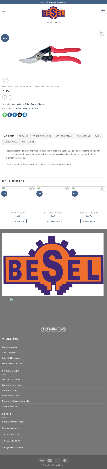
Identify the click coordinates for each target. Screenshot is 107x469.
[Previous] (2, 207)
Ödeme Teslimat (10, 406)
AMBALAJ (23, 136)
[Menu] (3, 12)
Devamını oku (18, 221)
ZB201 (89, 216)
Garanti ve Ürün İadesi (12, 384)
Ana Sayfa (7, 86)
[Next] (105, 207)
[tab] (9, 136)
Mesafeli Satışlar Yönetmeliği (16, 401)
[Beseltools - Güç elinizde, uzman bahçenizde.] (53, 12)
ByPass (25, 108)
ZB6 (18, 216)
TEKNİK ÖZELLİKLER (42, 136)
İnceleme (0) (28, 142)
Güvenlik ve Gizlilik (11, 379)
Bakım (98, 136)
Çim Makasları (9, 352)
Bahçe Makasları (23, 86)
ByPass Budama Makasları (48, 86)
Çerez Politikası (9, 390)
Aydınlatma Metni (10, 395)
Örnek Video (11, 142)
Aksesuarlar (83, 136)
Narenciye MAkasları (12, 363)
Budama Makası (15, 108)
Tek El (36, 108)
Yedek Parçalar (64, 136)
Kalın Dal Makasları (11, 358)
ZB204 (53, 216)
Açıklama (9, 136)
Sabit (31, 108)
